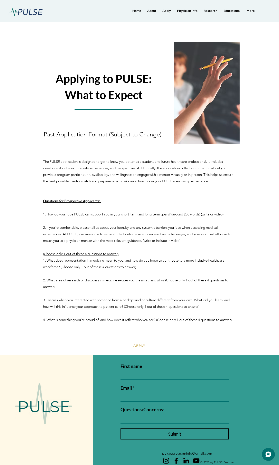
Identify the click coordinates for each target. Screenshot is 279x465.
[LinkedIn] (186, 461)
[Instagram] (166, 461)
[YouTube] (196, 461)
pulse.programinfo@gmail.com (187, 453)
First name (131, 366)
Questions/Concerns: (142, 409)
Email (128, 388)
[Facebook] (176, 461)
